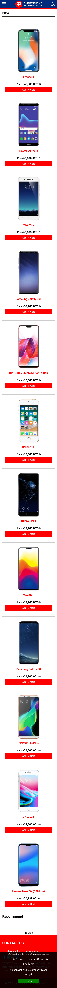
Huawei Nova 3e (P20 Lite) (28, 891)
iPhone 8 (28, 817)
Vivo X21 (28, 595)
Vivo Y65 (28, 225)
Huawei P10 (28, 521)
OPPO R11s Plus (28, 743)
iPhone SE (28, 447)
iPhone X (28, 77)
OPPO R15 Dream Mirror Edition (28, 373)
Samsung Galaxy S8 (28, 669)
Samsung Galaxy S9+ (28, 299)
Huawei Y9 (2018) (28, 151)
